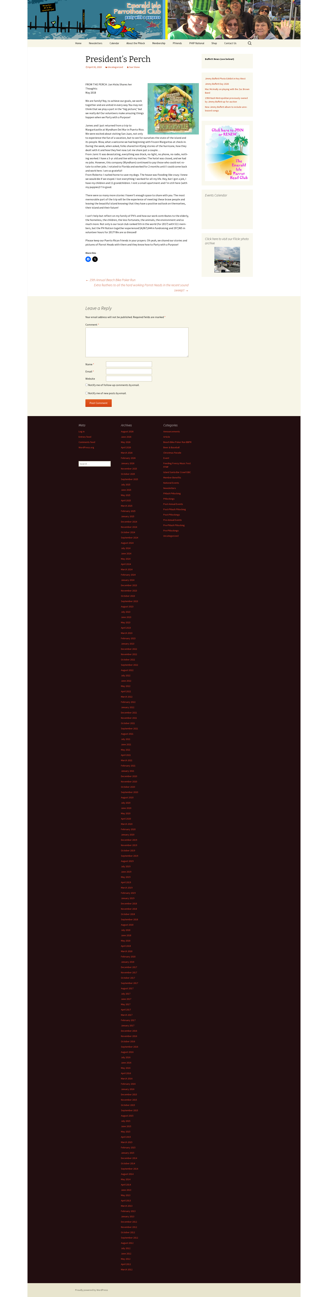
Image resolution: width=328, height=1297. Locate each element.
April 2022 (126, 691)
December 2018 (129, 903)
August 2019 (127, 861)
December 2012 (129, 1221)
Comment (92, 324)
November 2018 (129, 908)
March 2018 (126, 951)
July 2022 (125, 675)
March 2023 (126, 633)
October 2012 (128, 1232)
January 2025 (127, 516)
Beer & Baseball (171, 447)
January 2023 (127, 643)
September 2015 (129, 1110)
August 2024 (127, 542)
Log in (82, 431)
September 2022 (129, 664)
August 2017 (127, 988)
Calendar (114, 43)
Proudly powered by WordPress (91, 1290)
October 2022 (128, 659)
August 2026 (127, 431)
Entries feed (85, 436)
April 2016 (126, 1073)
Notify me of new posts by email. (107, 393)
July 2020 (125, 802)
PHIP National (196, 43)
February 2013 (128, 1211)
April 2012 (126, 1264)
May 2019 (125, 877)
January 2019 (127, 898)
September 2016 (129, 1046)
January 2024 (127, 580)
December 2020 (129, 776)
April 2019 (126, 882)
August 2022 (127, 670)
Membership (158, 43)
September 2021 (129, 728)
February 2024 (128, 574)
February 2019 (128, 892)
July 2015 (125, 1120)
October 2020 (128, 786)
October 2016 (128, 1041)
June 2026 (126, 436)
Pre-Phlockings (171, 530)
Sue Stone (134, 67)
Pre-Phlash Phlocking (174, 525)
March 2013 (126, 1205)
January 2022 (127, 707)
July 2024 (125, 548)
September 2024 (129, 537)
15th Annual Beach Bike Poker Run (110, 280)
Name (89, 364)
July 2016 (125, 1057)
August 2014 (127, 1174)
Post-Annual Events (173, 504)
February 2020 (128, 829)
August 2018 (127, 924)
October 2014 (128, 1163)
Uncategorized (115, 67)
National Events (171, 482)
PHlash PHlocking (172, 493)
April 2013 (126, 1200)
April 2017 (126, 1009)
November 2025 (129, 468)
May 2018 (125, 940)
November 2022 (129, 654)
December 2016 (129, 1030)
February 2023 (128, 638)
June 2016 (126, 1062)
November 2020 (129, 781)
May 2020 (125, 813)
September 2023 (129, 601)
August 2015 (127, 1115)
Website (90, 378)
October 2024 (128, 532)
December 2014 (129, 1158)
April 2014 (126, 1184)
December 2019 (129, 839)
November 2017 (129, 972)
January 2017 (127, 1025)
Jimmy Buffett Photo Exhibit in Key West (225, 78)
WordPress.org (86, 447)
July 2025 (125, 484)
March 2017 (126, 1014)
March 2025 (126, 505)
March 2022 (126, 696)
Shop (214, 43)
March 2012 (126, 1269)
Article (166, 436)
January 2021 (127, 770)
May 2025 (125, 495)
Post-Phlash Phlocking (174, 509)
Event (166, 458)
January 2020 (127, 834)
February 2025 (128, 511)
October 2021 (128, 723)
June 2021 (126, 744)
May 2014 (125, 1179)
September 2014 (129, 1168)
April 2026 (126, 447)
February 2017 (128, 1020)
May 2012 (125, 1258)
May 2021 (125, 749)
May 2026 (125, 442)
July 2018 (125, 930)
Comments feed (87, 442)
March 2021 (126, 760)
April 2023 (126, 627)
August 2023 (127, 606)
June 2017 (126, 999)
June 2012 (126, 1253)
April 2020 (126, 818)
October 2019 (128, 850)
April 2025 (126, 500)
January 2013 (127, 1216)
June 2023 (126, 617)
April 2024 (126, 564)
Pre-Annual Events (172, 519)
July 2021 (125, 739)
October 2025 (128, 473)
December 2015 (129, 1094)
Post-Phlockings (171, 514)
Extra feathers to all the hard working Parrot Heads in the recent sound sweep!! (141, 287)
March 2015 (126, 1142)
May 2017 (125, 1004)
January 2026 (127, 463)
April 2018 (126, 945)
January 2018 (127, 961)
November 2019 (129, 845)
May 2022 (125, 686)
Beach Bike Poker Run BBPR (177, 442)
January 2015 (127, 1152)
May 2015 (125, 1131)
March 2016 (126, 1078)
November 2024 (129, 526)
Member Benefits (172, 477)
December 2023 (129, 585)
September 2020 (129, 792)
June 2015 (126, 1126)
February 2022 (128, 702)
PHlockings (169, 498)
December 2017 (129, 967)
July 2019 (125, 866)
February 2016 (128, 1083)
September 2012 (129, 1237)
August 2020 (127, 797)
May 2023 (125, 622)
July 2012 (125, 1248)
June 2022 (126, 680)
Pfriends (177, 43)
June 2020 (126, 808)
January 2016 (127, 1089)
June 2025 (126, 489)
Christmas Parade (172, 452)
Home (78, 43)
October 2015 (128, 1105)
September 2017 (129, 983)
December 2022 (129, 648)
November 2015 (129, 1099)
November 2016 (129, 1036)
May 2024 (125, 558)
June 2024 (126, 553)
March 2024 (126, 569)
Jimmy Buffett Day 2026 (217, 83)
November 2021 (129, 717)
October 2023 (128, 595)
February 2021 (128, 765)
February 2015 (128, 1147)
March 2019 (126, 887)
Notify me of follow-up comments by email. (113, 385)
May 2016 (125, 1067)
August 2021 (127, 733)
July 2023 (125, 611)
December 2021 (129, 712)
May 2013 (125, 1195)
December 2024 (129, 521)
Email (89, 371)
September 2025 (129, 479)
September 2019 (129, 855)
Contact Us (230, 43)
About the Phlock (135, 43)
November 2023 (129, 590)
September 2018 (129, 919)
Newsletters (95, 43)
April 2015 (126, 1136)
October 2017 (128, 977)
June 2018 (126, 935)
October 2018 (128, 914)
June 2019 (126, 871)
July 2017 (125, 993)
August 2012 (127, 1242)
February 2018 (128, 956)
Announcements (171, 431)
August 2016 (127, 1052)
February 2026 (128, 458)
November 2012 (129, 1227)
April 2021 (126, 755)
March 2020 (126, 823)
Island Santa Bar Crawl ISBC (177, 472)
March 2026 (126, 452)
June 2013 (126, 1189)
